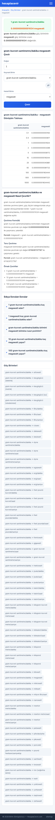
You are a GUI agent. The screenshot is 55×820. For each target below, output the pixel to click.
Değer (6, 61)
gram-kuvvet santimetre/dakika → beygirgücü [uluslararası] (24, 401)
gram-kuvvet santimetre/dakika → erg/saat (23, 479)
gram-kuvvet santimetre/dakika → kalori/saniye (24, 599)
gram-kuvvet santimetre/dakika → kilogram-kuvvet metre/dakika (26, 606)
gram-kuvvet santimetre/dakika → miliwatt (22, 689)
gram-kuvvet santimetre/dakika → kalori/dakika (24, 588)
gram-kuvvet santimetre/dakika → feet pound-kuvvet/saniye (24, 508)
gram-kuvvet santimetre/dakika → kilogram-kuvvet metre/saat (26, 614)
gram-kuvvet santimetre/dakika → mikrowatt (23, 683)
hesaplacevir (10, 3)
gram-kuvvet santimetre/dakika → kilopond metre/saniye (23, 665)
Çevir (27, 104)
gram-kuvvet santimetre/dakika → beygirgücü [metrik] (24, 387)
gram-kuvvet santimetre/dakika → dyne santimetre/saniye (21, 460)
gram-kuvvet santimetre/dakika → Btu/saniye (24, 420)
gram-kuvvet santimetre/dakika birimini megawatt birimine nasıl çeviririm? (27, 329)
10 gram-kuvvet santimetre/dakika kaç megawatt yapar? (27, 341)
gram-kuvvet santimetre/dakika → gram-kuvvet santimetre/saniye (25, 558)
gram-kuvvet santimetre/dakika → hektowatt (23, 566)
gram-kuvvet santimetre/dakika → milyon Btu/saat (26, 694)
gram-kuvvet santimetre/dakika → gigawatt (23, 543)
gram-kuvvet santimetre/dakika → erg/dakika (23, 473)
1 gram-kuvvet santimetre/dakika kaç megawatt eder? (26, 306)
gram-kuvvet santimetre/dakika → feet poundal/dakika (21, 516)
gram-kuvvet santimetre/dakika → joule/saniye (24, 582)
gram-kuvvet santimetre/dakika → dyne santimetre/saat (21, 452)
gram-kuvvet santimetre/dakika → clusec (22, 425)
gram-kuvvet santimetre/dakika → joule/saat (23, 577)
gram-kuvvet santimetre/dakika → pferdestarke (24, 734)
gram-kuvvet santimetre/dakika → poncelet (23, 745)
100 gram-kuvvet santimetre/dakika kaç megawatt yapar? (27, 352)
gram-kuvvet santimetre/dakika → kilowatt (22, 672)
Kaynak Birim (9, 72)
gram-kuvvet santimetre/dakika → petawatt (23, 728)
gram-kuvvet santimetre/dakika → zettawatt (23, 801)
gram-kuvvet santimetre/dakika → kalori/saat (23, 594)
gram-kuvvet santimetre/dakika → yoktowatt (23, 784)
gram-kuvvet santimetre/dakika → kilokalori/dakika (26, 630)
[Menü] (51, 3)
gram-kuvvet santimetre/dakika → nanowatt (23, 700)
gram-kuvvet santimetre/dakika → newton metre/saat (27, 714)
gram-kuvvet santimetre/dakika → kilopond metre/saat (23, 656)
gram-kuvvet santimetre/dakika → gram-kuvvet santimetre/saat (25, 550)
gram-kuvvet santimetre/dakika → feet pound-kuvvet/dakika (24, 491)
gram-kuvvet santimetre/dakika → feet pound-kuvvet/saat (24, 499)
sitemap (49, 817)
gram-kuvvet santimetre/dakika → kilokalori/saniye (26, 641)
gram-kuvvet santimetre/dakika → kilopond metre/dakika (23, 648)
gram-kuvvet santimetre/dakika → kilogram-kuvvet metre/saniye (26, 623)
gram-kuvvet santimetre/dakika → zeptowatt (23, 795)
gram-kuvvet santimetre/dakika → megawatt (23, 678)
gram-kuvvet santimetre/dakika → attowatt (23, 372)
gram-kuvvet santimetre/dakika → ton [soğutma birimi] (25, 771)
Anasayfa (5, 10)
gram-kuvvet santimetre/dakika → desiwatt (23, 437)
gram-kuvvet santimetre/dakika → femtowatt (23, 538)
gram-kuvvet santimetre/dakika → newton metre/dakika (22, 707)
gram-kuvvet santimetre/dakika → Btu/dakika (24, 409)
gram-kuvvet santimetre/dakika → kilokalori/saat (25, 636)
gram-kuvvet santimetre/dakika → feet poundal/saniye (21, 530)
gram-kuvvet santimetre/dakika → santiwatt (23, 759)
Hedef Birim (9, 91)
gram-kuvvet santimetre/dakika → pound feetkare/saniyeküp (22, 751)
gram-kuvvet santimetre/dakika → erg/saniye (24, 484)
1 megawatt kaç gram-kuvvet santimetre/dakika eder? (22, 318)
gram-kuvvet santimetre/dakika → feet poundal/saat (26, 524)
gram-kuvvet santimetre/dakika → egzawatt (23, 468)
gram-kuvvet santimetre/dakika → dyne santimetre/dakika (21, 443)
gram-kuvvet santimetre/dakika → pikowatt (23, 739)
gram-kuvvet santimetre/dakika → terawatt (23, 765)
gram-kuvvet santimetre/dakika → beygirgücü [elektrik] (24, 379)
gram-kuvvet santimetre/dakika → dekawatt (23, 431)
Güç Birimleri (15, 10)
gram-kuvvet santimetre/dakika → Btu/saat (23, 414)
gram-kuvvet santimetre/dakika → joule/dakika (24, 571)
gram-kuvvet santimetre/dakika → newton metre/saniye (22, 721)
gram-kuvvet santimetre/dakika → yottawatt (23, 790)
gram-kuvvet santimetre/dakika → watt (21, 779)
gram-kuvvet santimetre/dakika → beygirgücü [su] (26, 395)
